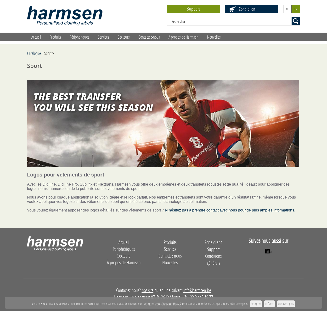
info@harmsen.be (197, 290)
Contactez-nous (149, 37)
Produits (55, 37)
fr (295, 9)
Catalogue (34, 53)
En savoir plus (286, 303)
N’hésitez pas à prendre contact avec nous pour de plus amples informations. (230, 210)
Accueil (36, 37)
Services (103, 37)
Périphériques (79, 37)
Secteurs (124, 37)
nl (287, 9)
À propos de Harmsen (183, 37)
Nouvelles (214, 37)
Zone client (248, 9)
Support (193, 9)
